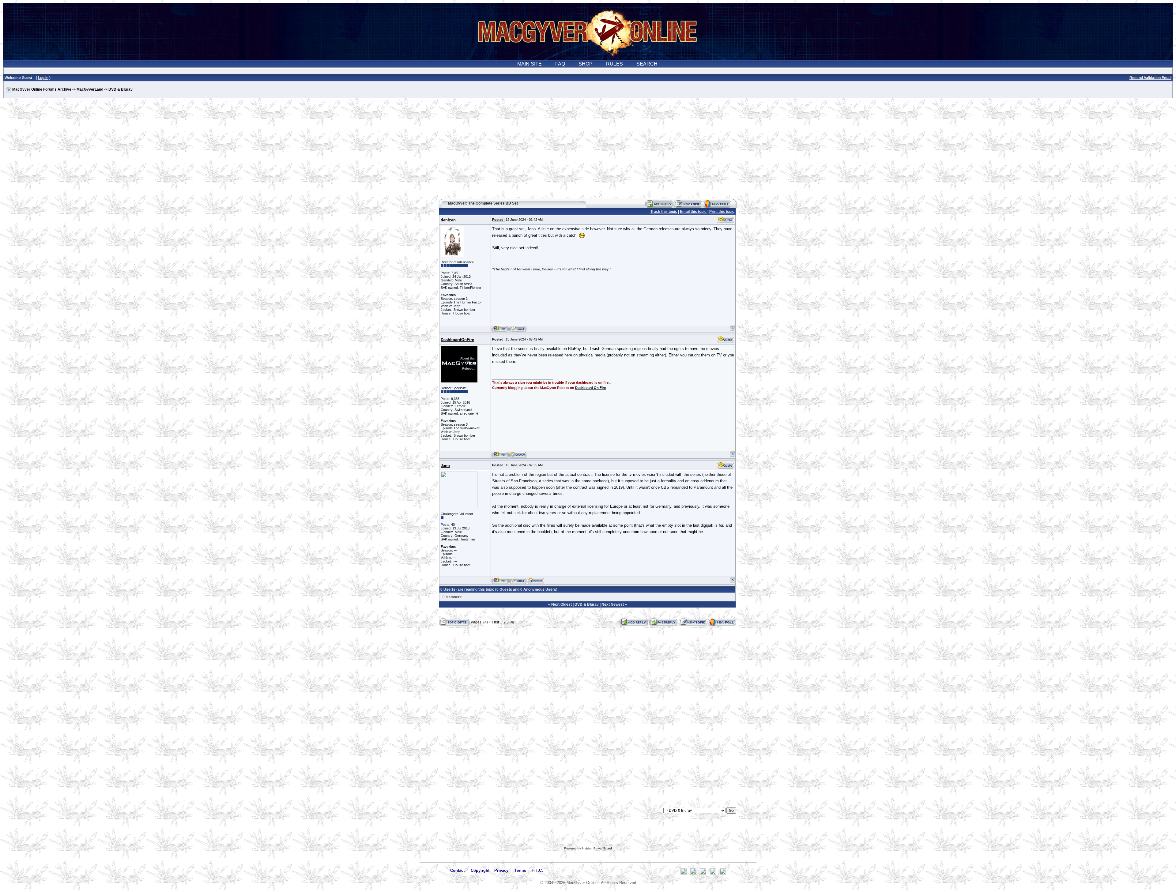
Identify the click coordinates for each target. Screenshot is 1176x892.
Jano (445, 465)
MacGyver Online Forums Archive (41, 89)
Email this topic (693, 211)
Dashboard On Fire (590, 388)
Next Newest (612, 604)
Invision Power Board (597, 848)
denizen (448, 220)
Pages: (476, 622)
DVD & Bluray (120, 89)
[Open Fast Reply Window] (663, 622)
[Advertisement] (588, 151)
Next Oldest (561, 604)
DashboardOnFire (457, 339)
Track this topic (663, 211)
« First (494, 622)
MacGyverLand (90, 89)
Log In (43, 78)
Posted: (498, 219)
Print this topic (721, 211)
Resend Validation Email (1150, 78)
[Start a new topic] (688, 204)
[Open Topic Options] (454, 622)
